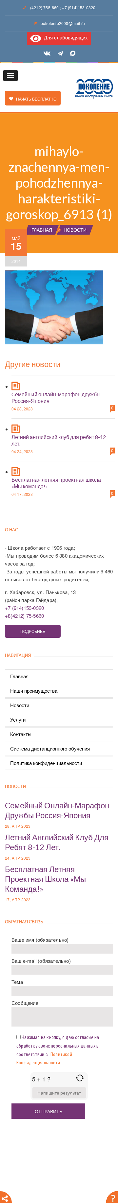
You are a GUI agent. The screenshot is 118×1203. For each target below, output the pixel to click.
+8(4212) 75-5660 (24, 615)
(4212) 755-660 (44, 7)
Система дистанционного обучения (50, 748)
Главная (19, 676)
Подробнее (32, 631)
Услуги (18, 719)
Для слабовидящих (64, 37)
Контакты (20, 733)
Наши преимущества (33, 690)
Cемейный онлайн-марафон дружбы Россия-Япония (57, 810)
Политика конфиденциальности (46, 762)
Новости (19, 705)
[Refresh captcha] (80, 1078)
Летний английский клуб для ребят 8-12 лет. (56, 842)
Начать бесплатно (34, 99)
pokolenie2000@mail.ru (63, 23)
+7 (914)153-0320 (78, 7)
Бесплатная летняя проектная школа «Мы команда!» (45, 878)
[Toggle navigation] (10, 75)
